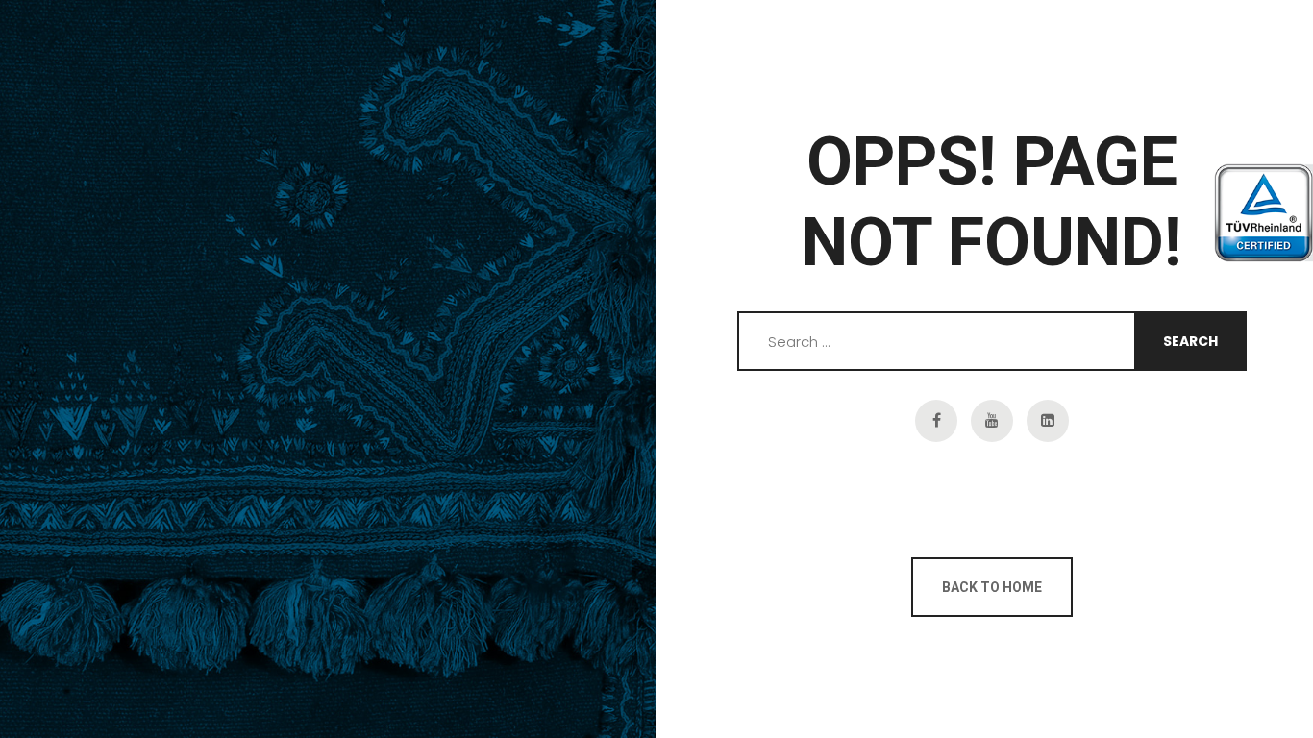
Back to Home (992, 587)
